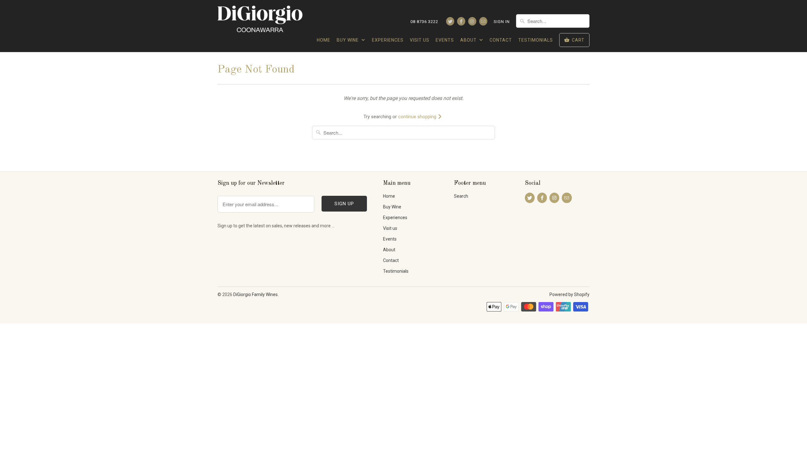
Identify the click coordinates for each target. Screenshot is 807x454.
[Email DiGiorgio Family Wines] (483, 21)
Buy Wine (348, 40)
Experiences (388, 40)
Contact (501, 40)
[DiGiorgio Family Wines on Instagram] (472, 21)
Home (323, 40)
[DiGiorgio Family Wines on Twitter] (450, 21)
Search (461, 196)
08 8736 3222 (424, 21)
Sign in (502, 21)
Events (445, 40)
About (469, 40)
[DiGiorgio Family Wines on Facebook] (461, 21)
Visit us (419, 40)
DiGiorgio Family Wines (255, 294)
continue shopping (418, 116)
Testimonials (535, 40)
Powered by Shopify (569, 294)
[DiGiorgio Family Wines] (260, 20)
